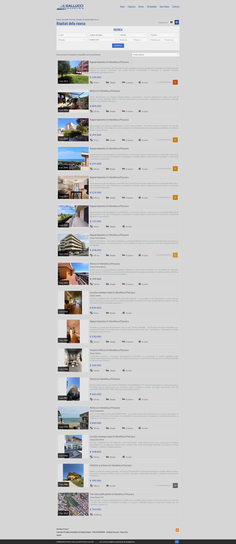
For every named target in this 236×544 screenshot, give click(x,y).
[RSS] (177, 530)
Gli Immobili (152, 6)
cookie (96, 542)
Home (122, 6)
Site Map (59, 529)
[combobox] (103, 35)
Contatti (175, 6)
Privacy (65, 529)
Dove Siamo (164, 6)
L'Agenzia (131, 6)
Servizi (141, 6)
